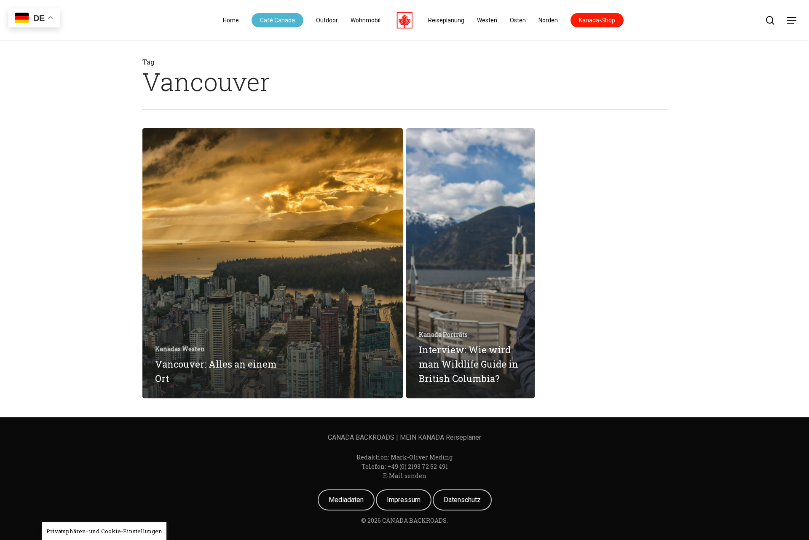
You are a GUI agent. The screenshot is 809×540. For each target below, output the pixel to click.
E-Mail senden (404, 476)
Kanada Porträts (443, 334)
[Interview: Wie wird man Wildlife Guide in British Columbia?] (470, 263)
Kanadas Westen (180, 349)
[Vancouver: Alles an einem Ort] (272, 263)
